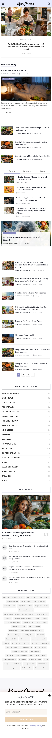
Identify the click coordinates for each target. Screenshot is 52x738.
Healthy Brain (42, 622)
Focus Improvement (12, 622)
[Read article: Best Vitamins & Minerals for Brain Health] (7, 159)
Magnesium (24, 639)
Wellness (6, 476)
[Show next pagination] (33, 375)
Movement (7, 439)
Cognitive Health (41, 606)
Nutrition (7, 448)
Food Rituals (8, 407)
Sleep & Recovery (10, 467)
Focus (45, 618)
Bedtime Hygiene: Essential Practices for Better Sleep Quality (32, 199)
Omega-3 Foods (35, 660)
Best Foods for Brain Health (13, 597)
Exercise (8, 618)
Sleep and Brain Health (13, 70)
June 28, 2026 (37, 159)
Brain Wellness (9, 606)
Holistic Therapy (10, 421)
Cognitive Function (25, 606)
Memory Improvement (40, 643)
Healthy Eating (34, 626)
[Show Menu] (3, 3)
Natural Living (9, 444)
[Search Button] (49, 3)
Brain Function (12, 602)
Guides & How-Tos (10, 412)
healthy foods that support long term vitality (25, 631)
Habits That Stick (10, 416)
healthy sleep (28, 635)
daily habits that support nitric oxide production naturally (25, 614)
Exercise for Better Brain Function (29, 321)
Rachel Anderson (9, 74)
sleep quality (43, 664)
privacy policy (36, 726)
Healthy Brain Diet (19, 626)
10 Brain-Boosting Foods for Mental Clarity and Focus (18, 534)
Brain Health (25, 39)
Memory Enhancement (20, 643)
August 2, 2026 (39, 270)
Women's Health (41, 668)
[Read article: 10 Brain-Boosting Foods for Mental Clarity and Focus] (26, 512)
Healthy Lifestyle (14, 635)
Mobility (6, 435)
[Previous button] (5, 34)
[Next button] (46, 34)
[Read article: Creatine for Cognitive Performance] (8, 296)
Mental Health (40, 647)
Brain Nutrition (39, 602)
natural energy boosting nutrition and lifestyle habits (26, 655)
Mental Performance (19, 651)
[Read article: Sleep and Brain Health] (26, 89)
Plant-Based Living (11, 458)
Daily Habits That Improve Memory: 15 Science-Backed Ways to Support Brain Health (26, 46)
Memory (6, 643)
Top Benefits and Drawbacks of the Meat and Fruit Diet (31, 188)
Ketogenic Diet (11, 639)
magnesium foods (38, 639)
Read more (10, 112)
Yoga (4, 481)
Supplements (8, 471)
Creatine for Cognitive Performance (30, 293)
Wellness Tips (27, 668)
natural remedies (10, 660)
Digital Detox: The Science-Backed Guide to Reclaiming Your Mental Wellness (31, 210)
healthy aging (28, 622)
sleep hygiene (29, 664)
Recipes (5, 462)
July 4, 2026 (24, 74)
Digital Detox (8, 402)
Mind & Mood (8, 79)
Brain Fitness (31, 597)
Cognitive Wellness (26, 610)
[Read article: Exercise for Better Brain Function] (8, 324)
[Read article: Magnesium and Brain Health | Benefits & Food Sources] (7, 130)
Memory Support (12, 647)
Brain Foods (44, 597)
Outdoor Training (11, 453)
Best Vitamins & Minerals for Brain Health (32, 156)
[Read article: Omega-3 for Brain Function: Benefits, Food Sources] (7, 145)
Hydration (40, 635)
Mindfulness (35, 651)
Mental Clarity (9, 233)
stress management (11, 668)
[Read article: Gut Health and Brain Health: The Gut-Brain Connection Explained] (8, 310)
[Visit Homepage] (26, 3)
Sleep (46, 660)
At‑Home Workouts (11, 393)
